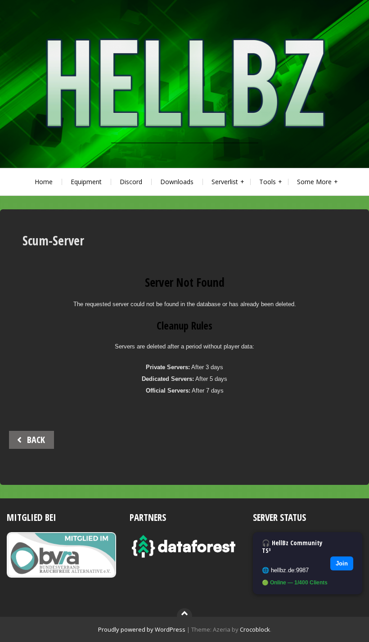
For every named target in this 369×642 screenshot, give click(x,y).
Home (44, 181)
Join (342, 563)
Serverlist (225, 181)
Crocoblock (255, 629)
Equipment (86, 181)
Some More (314, 181)
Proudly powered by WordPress (141, 629)
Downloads (177, 181)
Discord (131, 181)
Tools (267, 181)
